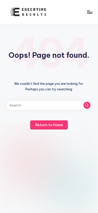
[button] (86, 105)
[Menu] (89, 12)
